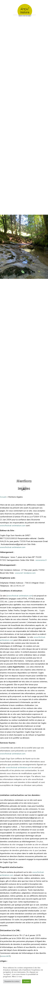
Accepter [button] (26, 981)
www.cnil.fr (5, 956)
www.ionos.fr (41, 560)
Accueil (3, 497)
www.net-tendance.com (25, 573)
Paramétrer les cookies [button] (12, 981)
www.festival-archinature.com (12, 525)
